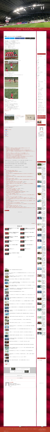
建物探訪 (41, 75)
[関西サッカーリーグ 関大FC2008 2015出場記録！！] (9, 117)
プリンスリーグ (42, 104)
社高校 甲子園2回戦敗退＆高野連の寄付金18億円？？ (12, 171)
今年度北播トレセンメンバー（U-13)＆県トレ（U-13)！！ (12, 185)
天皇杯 (42, 86)
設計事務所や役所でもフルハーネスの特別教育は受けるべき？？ (13, 192)
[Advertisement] (20, 33)
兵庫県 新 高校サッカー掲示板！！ (10, 178)
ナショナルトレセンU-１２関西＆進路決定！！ (11, 189)
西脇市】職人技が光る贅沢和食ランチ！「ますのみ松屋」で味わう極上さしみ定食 (14, 165)
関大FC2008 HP (7, 110)
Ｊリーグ (42, 91)
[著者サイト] (10, 386)
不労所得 (41, 67)
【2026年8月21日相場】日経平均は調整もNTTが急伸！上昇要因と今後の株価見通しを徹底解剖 (16, 163)
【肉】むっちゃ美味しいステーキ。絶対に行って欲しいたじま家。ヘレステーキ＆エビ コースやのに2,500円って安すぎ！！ (20, 194)
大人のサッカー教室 (42, 81)
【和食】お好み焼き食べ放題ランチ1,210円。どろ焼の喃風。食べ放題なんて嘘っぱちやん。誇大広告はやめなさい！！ (19, 176)
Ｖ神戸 (42, 83)
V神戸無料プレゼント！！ (9, 175)
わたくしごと (41, 73)
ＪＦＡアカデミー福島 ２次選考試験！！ (11, 193)
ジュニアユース (42, 112)
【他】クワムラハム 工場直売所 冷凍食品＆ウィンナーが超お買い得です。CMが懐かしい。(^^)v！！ (18, 197)
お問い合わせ (7, 172)
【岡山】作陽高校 (42, 102)
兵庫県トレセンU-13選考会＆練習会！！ (10, 186)
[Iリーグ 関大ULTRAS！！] (20, 117)
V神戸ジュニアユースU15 (42, 107)
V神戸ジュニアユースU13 (42, 110)
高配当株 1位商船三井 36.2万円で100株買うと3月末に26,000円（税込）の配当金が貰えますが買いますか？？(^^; (19, 207)
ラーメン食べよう (8, 187)
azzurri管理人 (12, 382)
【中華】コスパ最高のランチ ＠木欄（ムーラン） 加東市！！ (13, 188)
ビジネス (41, 70)
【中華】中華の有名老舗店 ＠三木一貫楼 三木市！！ (12, 205)
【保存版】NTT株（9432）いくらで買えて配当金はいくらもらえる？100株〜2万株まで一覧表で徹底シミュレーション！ (18, 160)
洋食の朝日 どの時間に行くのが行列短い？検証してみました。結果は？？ (14, 206)
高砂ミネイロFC (42, 94)
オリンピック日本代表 (42, 88)
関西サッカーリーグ (7, 210)
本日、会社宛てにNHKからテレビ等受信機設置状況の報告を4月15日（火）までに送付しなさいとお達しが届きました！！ (20, 173)
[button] (45, 360)
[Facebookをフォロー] (11, 386)
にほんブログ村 (9, 129)
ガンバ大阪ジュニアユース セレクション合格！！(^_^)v (12, 196)
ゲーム (41, 57)
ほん (41, 78)
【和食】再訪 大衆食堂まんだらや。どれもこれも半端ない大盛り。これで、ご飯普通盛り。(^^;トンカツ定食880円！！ (20, 183)
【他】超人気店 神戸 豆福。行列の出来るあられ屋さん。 (13, 190)
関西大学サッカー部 (42, 99)
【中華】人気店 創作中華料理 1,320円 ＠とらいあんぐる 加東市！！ (14, 181)
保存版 (41, 62)
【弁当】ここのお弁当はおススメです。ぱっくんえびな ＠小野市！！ (14, 182)
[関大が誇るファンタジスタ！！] (30, 117)
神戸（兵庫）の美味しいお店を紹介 (10, 170)
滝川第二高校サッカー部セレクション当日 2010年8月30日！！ (13, 202)
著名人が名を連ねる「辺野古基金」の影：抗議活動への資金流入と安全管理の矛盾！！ (16, 191)
